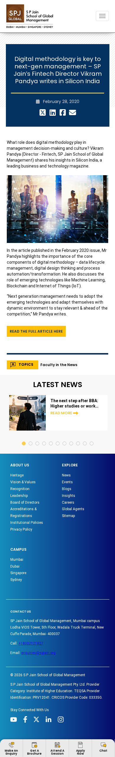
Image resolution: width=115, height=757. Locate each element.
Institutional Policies (26, 523)
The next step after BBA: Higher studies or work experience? (74, 403)
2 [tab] (31, 438)
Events (67, 482)
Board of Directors (25, 502)
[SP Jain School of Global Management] (31, 16)
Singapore (18, 573)
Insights (68, 496)
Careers (68, 502)
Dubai (14, 566)
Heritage (17, 475)
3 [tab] (37, 438)
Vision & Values (23, 482)
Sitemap (68, 516)
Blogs (66, 489)
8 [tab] (71, 438)
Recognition (19, 489)
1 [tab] (24, 438)
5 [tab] (51, 438)
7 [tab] (65, 438)
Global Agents (73, 509)
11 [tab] (92, 438)
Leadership (19, 496)
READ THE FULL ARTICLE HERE (36, 331)
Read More (61, 413)
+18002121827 (30, 643)
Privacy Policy (21, 529)
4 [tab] (44, 438)
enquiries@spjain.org (38, 653)
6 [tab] (58, 438)
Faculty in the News (58, 364)
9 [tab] (78, 438)
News (66, 475)
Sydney (16, 580)
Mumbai (16, 560)
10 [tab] (85, 438)
